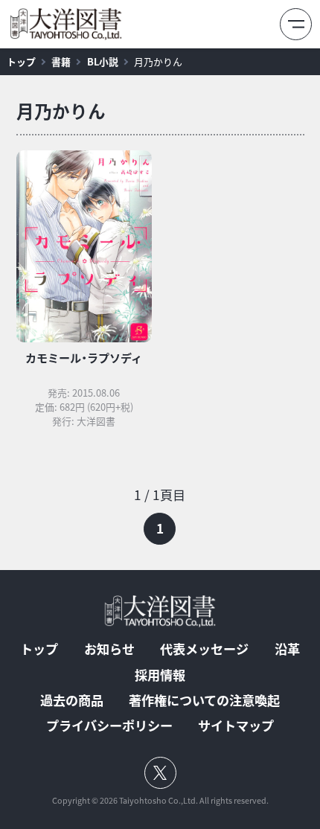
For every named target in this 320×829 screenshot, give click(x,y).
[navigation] (160, 514)
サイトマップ (236, 726)
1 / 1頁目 (159, 495)
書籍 (61, 61)
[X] (160, 773)
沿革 (287, 649)
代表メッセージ (204, 649)
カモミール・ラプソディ (83, 358)
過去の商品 (71, 700)
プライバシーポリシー (109, 726)
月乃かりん (158, 61)
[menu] (296, 24)
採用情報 (160, 675)
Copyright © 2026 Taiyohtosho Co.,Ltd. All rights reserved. (160, 801)
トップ (21, 61)
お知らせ (109, 649)
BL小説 (102, 61)
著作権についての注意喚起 (204, 700)
